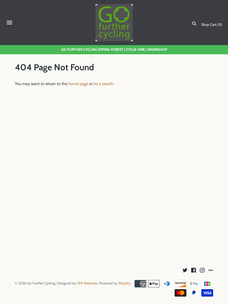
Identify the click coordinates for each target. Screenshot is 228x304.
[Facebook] (193, 270)
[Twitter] (185, 270)
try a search (103, 83)
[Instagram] (202, 270)
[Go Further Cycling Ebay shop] (210, 270)
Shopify (124, 283)
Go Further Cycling (41, 283)
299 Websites (87, 283)
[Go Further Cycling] (114, 22)
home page (78, 83)
